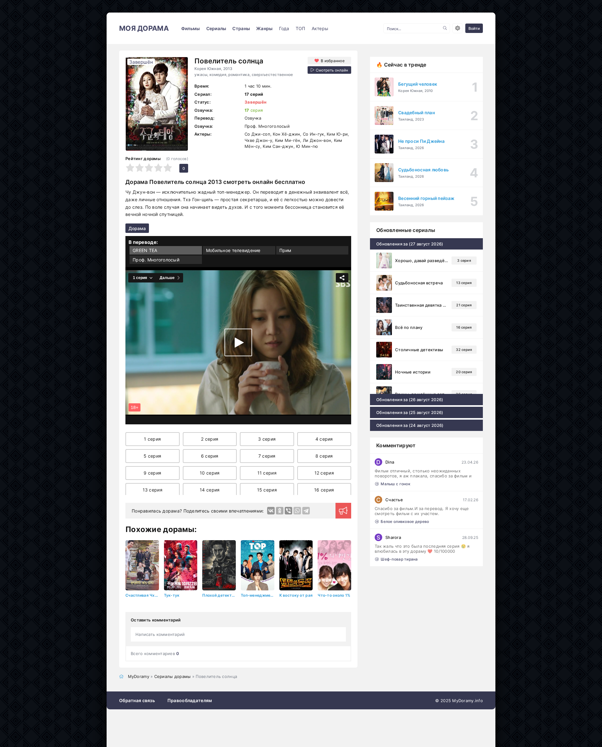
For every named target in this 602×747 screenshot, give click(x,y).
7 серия (267, 456)
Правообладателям (189, 700)
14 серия (209, 489)
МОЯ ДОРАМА (144, 28)
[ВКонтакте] (271, 510)
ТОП (300, 28)
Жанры (264, 28)
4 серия (324, 439)
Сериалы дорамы (172, 676)
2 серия (209, 439)
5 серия (152, 456)
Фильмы (190, 28)
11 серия (267, 473)
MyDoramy (138, 676)
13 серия (152, 489)
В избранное (333, 60)
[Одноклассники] (279, 510)
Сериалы (216, 28)
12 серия (324, 473)
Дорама (137, 228)
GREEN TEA (145, 250)
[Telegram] (306, 510)
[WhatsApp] (297, 510)
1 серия (152, 439)
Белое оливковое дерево (405, 521)
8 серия (324, 456)
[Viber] (288, 510)
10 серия (209, 473)
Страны (241, 28)
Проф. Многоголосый (156, 259)
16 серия (324, 489)
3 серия (267, 439)
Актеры (320, 28)
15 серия (267, 489)
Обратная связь (137, 700)
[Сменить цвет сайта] (457, 28)
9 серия (152, 473)
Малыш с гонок (395, 483)
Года (284, 28)
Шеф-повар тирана (399, 559)
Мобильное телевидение (233, 250)
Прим (285, 250)
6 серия (210, 456)
